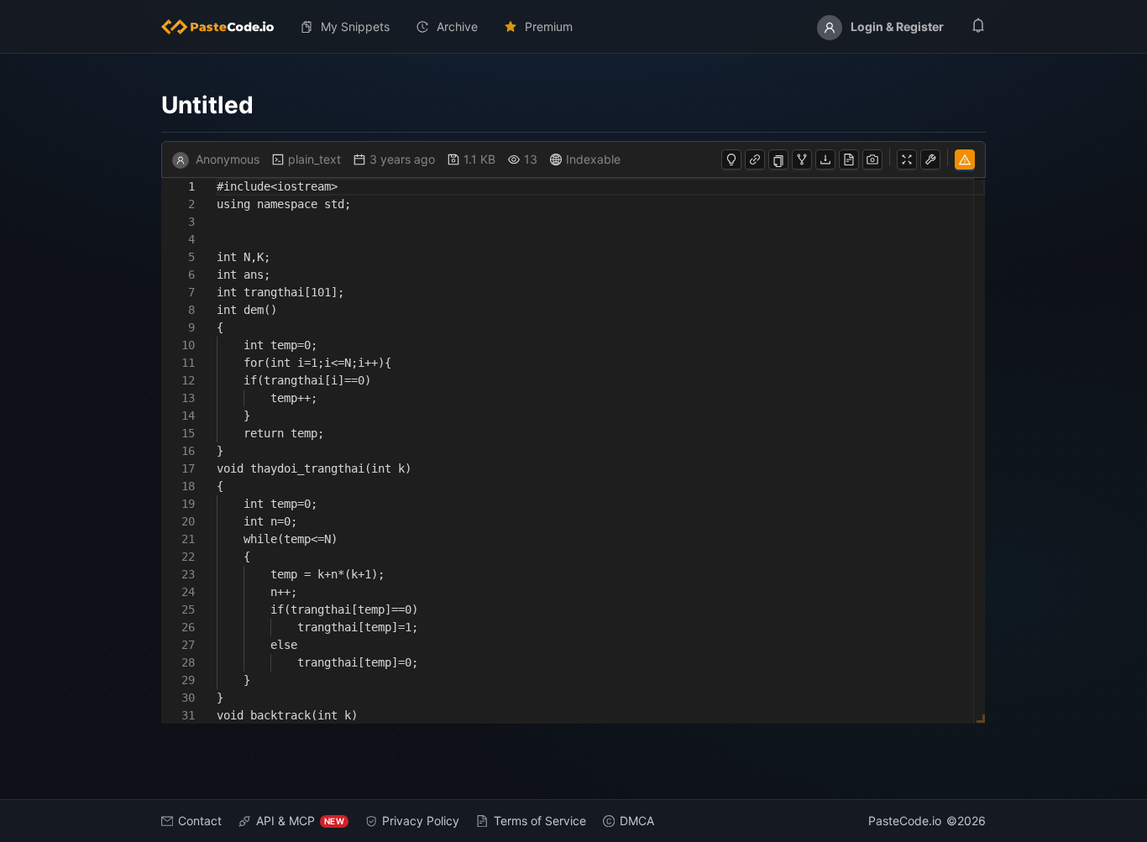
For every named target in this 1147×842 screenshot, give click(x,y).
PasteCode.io (904, 820)
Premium (549, 26)
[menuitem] (224, 27)
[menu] (573, 27)
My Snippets (355, 26)
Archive (457, 26)
